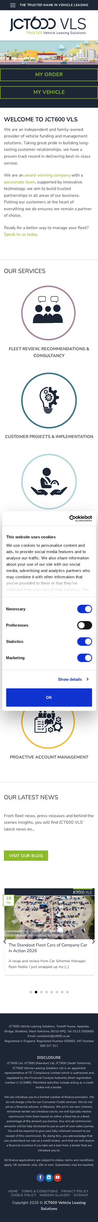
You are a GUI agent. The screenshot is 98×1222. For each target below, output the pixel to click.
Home (13, 1191)
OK (49, 697)
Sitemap (81, 1195)
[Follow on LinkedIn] (49, 1178)
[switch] (84, 625)
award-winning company (47, 175)
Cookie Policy (23, 1195)
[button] (13, 5)
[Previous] (5, 941)
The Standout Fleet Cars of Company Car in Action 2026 (47, 947)
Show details (70, 679)
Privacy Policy (75, 1191)
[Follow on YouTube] (57, 1178)
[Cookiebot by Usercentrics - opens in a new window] (70, 518)
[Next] (93, 941)
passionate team (19, 182)
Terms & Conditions (39, 1191)
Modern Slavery (55, 1195)
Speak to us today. (21, 234)
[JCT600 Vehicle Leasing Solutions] (49, 25)
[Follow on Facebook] (40, 1178)
